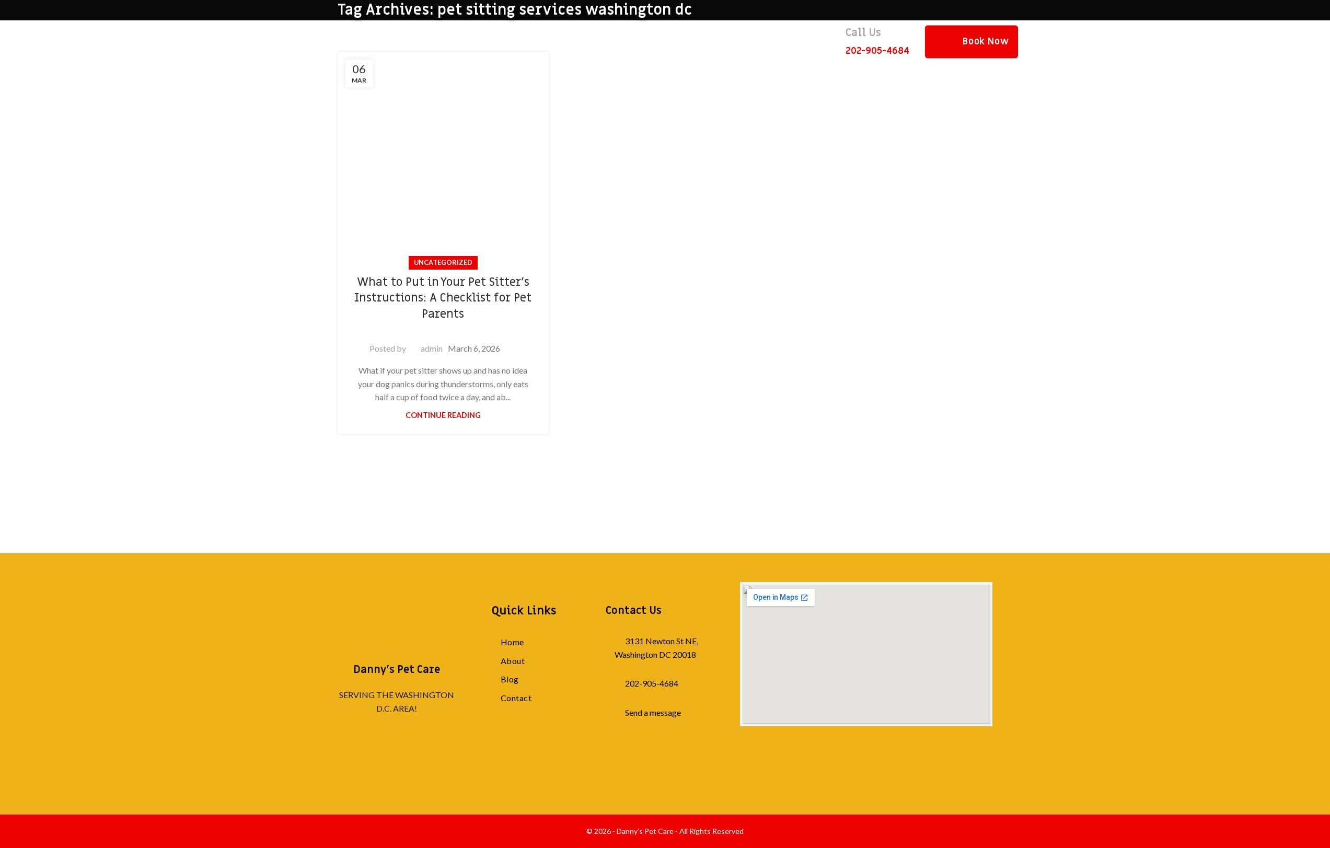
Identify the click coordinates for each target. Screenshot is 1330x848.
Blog (510, 679)
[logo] (396, 613)
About (513, 661)
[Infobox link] (877, 41)
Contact (516, 698)
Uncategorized (443, 262)
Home (512, 642)
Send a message (653, 712)
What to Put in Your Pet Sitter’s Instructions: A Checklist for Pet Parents (442, 298)
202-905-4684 (651, 683)
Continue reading (443, 415)
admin (432, 348)
